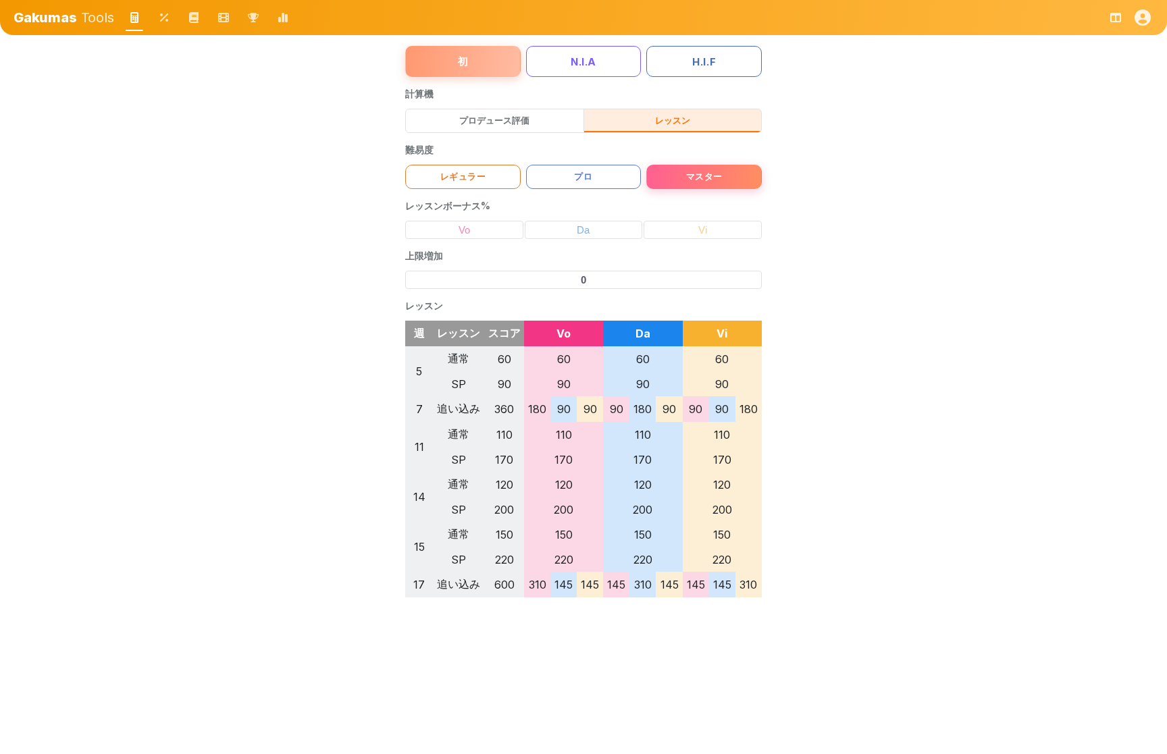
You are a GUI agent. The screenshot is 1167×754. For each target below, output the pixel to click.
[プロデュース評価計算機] (134, 17)
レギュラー (463, 176)
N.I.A (583, 61)
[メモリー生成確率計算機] (164, 17)
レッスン (672, 120)
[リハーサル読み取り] (283, 17)
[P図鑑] (194, 17)
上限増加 (424, 255)
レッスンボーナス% (447, 205)
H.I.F (704, 61)
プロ (583, 176)
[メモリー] (223, 17)
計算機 (419, 93)
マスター (704, 176)
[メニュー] (1142, 17)
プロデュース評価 (494, 120)
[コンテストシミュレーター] (253, 17)
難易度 (419, 149)
